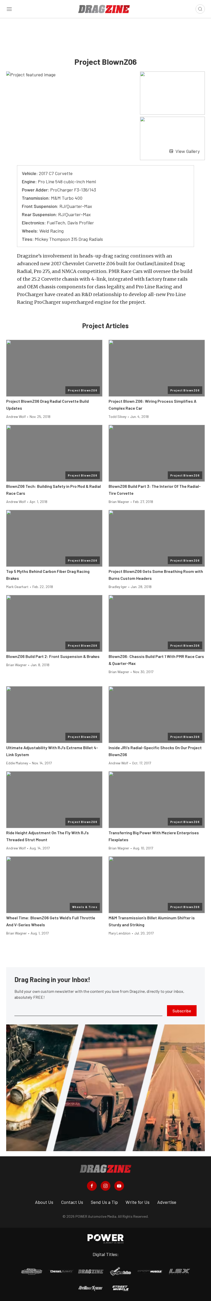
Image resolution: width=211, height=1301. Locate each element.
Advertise (166, 1202)
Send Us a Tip (104, 1202)
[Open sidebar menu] (9, 9)
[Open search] (200, 9)
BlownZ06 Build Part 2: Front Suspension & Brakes (53, 656)
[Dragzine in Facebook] (92, 1186)
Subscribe (181, 1010)
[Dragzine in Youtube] (119, 1186)
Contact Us (72, 1202)
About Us (44, 1202)
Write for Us (138, 1202)
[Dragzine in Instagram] (105, 1186)
